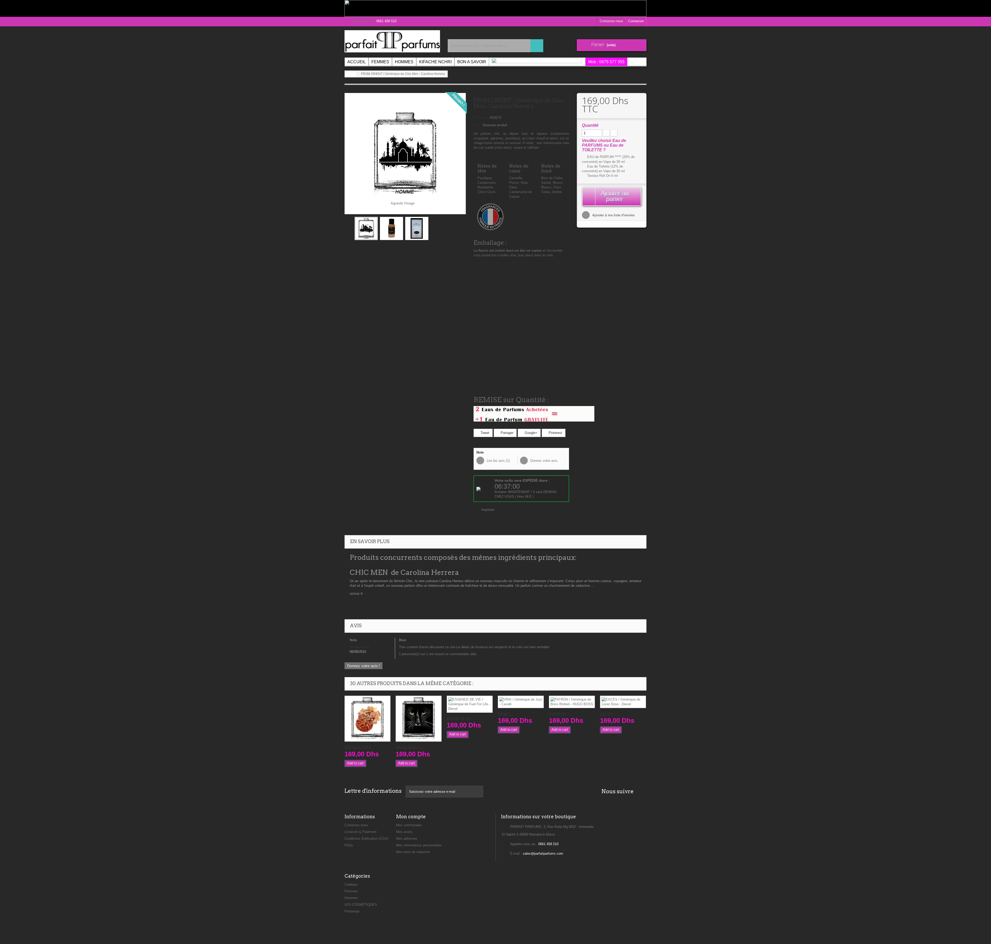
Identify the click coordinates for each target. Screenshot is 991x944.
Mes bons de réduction (413, 852)
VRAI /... (505, 714)
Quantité (590, 125)
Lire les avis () (498, 461)
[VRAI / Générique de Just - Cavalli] (521, 702)
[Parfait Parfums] (392, 41)
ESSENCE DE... (460, 719)
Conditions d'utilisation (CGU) (366, 838)
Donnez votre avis (543, 461)
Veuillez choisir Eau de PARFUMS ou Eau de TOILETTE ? (604, 145)
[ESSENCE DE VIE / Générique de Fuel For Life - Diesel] (470, 704)
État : (478, 125)
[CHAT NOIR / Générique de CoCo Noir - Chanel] (419, 719)
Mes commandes (409, 825)
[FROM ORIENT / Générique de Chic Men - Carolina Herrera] (416, 228)
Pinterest (555, 433)
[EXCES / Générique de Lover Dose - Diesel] (623, 702)
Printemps (352, 911)
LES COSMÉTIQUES (361, 905)
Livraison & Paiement (361, 832)
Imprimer (487, 510)
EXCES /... (608, 714)
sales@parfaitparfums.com (543, 853)
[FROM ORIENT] (366, 228)
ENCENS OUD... (359, 747)
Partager (506, 433)
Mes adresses (406, 838)
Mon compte (411, 816)
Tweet (484, 433)
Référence (481, 118)
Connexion (636, 21)
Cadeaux (351, 884)
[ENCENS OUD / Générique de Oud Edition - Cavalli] (367, 719)
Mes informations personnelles (419, 845)
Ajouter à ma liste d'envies (613, 215)
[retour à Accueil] (350, 74)
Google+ (530, 433)
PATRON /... (560, 714)
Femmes (351, 891)
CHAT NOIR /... (410, 747)
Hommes (351, 898)
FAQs (349, 845)
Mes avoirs (404, 832)
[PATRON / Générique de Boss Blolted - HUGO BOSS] (572, 702)
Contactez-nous (611, 21)
